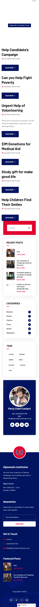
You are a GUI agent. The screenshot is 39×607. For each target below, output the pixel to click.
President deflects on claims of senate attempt (24, 274)
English (23, 605)
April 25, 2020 (21, 291)
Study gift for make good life (17, 174)
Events (9, 316)
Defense (22, 354)
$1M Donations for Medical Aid (16, 146)
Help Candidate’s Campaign (15, 52)
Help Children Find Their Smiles (16, 202)
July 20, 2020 (21, 254)
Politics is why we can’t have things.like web (23, 286)
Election (9, 312)
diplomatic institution (12, 59)
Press (8, 324)
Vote (10, 370)
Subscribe (20, 524)
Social (8, 329)
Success (22, 365)
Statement (10, 333)
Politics (9, 320)
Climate (11, 354)
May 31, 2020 (21, 268)
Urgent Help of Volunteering (13, 107)
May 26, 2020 (21, 280)
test (18, 252)
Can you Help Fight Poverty (17, 79)
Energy (11, 359)
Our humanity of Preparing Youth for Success (24, 263)
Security (12, 365)
